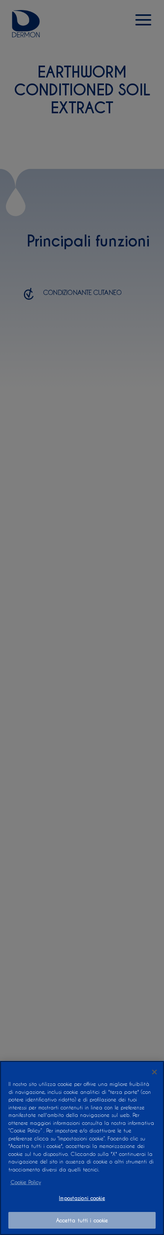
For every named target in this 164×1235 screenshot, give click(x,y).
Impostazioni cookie (82, 1198)
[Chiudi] (154, 1072)
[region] (82, 1148)
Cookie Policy (25, 1182)
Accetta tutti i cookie (82, 1220)
